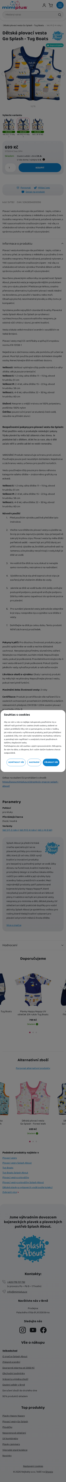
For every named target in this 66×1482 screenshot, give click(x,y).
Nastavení (34, 762)
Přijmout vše (51, 762)
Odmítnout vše (16, 762)
